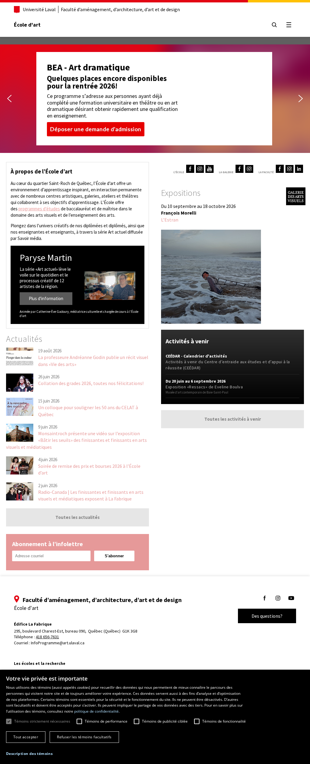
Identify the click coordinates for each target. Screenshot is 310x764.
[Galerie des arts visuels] (295, 203)
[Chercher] (274, 25)
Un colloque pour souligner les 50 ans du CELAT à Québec (88, 410)
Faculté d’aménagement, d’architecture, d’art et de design (120, 9)
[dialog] (155, 717)
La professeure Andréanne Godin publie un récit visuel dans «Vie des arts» (93, 360)
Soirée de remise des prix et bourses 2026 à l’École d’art (89, 469)
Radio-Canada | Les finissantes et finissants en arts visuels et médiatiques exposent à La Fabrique (90, 495)
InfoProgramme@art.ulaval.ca (57, 643)
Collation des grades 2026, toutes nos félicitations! (90, 383)
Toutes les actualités (77, 517)
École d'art (27, 24)
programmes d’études (39, 209)
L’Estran (169, 220)
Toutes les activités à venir (232, 419)
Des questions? (267, 616)
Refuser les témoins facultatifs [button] (84, 737)
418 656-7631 (47, 636)
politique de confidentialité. (97, 711)
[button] (9, 98)
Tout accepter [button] (25, 737)
